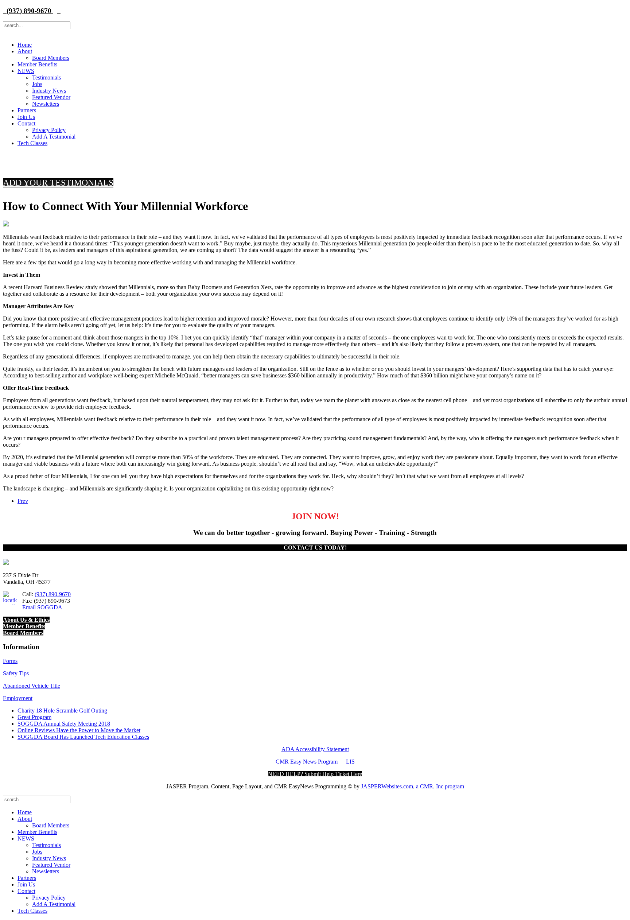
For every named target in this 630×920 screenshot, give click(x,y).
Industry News (49, 91)
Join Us (26, 117)
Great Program (34, 717)
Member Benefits (37, 64)
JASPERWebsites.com (387, 786)
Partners (27, 110)
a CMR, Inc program (440, 786)
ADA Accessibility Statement (315, 749)
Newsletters (45, 104)
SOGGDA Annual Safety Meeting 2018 (64, 724)
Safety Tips (16, 673)
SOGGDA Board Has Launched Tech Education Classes (83, 737)
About (25, 51)
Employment (17, 698)
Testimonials (46, 77)
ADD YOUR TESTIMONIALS (58, 182)
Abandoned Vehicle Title (31, 686)
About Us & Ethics (26, 620)
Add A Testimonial (53, 136)
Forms (10, 661)
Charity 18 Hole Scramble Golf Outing (62, 710)
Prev (23, 501)
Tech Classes (32, 143)
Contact (26, 123)
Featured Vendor (51, 97)
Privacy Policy (49, 130)
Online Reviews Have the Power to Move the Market (79, 730)
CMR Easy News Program (307, 761)
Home (25, 45)
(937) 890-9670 (28, 11)
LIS (350, 761)
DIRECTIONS (471, 160)
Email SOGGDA (42, 607)
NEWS (26, 71)
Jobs (37, 84)
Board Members (50, 58)
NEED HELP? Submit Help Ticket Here (315, 774)
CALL (159, 160)
